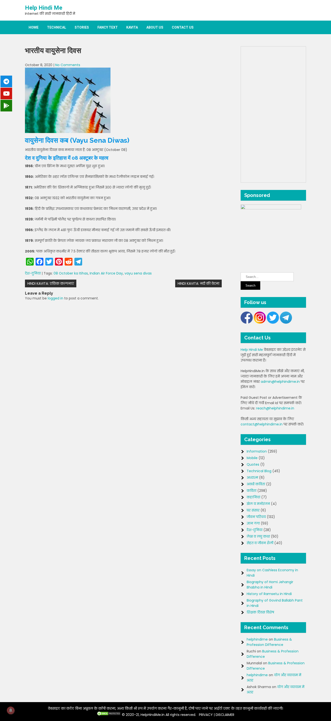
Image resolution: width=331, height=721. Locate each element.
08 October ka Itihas (71, 273)
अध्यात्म (252, 477)
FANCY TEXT (107, 27)
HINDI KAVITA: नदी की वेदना (198, 283)
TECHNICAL (56, 27)
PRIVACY (206, 714)
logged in (55, 298)
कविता (251, 490)
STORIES (82, 27)
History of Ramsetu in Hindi (269, 593)
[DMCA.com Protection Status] (109, 714)
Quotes (253, 464)
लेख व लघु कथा (258, 536)
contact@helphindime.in (262, 424)
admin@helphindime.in (280, 381)
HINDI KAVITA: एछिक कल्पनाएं (50, 283)
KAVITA (132, 27)
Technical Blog (259, 471)
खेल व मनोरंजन (258, 503)
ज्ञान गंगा (253, 523)
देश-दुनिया (33, 273)
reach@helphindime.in (275, 408)
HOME (34, 27)
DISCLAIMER (225, 714)
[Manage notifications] (11, 710)
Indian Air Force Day (106, 273)
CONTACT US (183, 27)
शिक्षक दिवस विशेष (260, 612)
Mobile (252, 457)
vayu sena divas (138, 273)
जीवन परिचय (256, 516)
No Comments (67, 65)
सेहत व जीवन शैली (260, 543)
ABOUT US (154, 27)
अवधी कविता (256, 484)
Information (257, 451)
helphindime (257, 639)
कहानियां (253, 497)
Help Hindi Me (43, 7)
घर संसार (253, 510)
